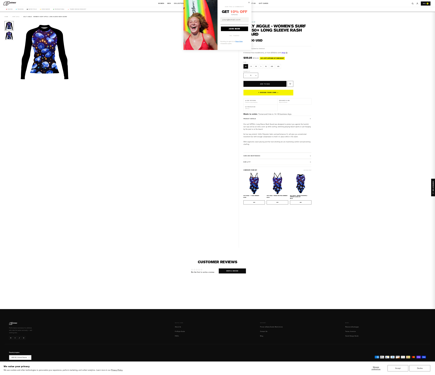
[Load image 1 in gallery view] (9, 25)
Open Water (46, 9)
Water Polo (32, 9)
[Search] (412, 3)
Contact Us (263, 331)
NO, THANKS (234, 35)
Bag (425, 3)
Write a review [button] (232, 271)
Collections (179, 3)
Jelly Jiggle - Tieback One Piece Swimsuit (277, 195)
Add (254, 202)
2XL (272, 66)
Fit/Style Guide (180, 331)
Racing (10, 9)
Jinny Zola (15, 16)
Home (6, 16)
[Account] (417, 3)
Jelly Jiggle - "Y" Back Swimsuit (251, 195)
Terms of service (350, 331)
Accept (398, 368)
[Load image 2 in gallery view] (9, 35)
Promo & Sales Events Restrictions (271, 327)
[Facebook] (10, 338)
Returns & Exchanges (352, 327)
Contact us (433, 186)
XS (246, 66)
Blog (261, 336)
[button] (277, 119)
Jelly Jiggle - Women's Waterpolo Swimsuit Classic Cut (298, 196)
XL (266, 66)
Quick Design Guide (352, 336)
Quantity (246, 71)
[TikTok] (19, 338)
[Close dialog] (249, 2)
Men (169, 3)
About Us (252, 3)
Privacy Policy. (117, 370)
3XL (278, 66)
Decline (420, 368)
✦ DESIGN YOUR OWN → (268, 92)
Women (161, 3)
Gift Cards (263, 3)
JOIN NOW (234, 29)
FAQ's (177, 336)
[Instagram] (15, 338)
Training (20, 9)
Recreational (59, 9)
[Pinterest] (23, 338)
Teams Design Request (77, 9)
